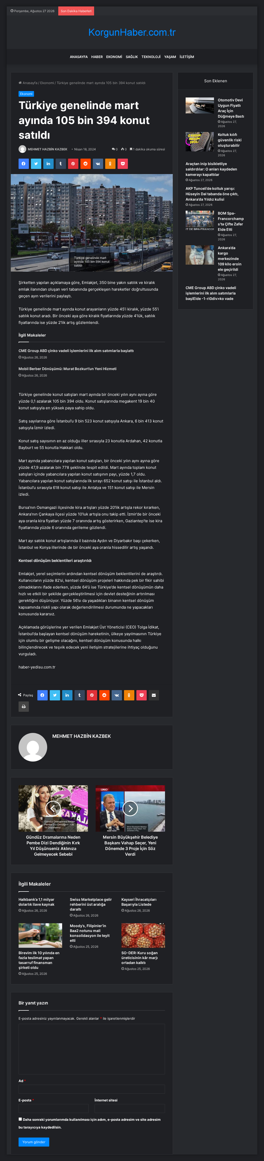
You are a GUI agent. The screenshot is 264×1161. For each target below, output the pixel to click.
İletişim (187, 57)
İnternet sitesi (106, 1100)
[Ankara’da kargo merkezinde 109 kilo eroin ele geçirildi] (200, 255)
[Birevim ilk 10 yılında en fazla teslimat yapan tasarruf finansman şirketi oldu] (40, 935)
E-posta (26, 1100)
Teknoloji (151, 57)
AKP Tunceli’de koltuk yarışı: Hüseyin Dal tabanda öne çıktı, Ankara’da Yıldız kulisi (212, 193)
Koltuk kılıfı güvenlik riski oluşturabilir (230, 140)
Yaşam (170, 57)
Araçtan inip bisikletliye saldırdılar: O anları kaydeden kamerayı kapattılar (211, 169)
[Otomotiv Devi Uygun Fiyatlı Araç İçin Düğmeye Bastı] (200, 105)
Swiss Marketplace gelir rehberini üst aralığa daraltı (91, 904)
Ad (22, 1081)
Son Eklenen (215, 80)
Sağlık (132, 57)
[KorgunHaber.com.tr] (132, 32)
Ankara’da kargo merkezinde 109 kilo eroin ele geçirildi (230, 259)
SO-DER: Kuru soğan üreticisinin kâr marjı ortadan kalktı (139, 958)
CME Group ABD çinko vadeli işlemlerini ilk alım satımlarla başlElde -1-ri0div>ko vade (211, 293)
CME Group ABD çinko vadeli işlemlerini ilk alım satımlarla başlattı (76, 350)
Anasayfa (79, 57)
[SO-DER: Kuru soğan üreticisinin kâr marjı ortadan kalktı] (143, 935)
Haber (97, 57)
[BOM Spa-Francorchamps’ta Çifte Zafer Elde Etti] (200, 220)
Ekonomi (114, 57)
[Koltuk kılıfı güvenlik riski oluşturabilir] (200, 141)
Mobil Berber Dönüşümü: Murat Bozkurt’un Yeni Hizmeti (68, 368)
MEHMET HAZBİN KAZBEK (47, 149)
